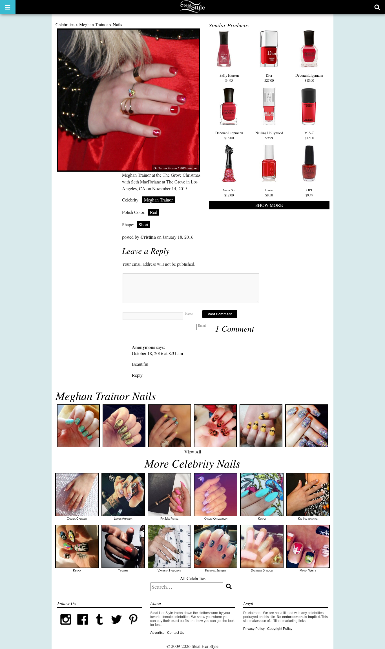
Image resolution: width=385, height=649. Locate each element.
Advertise (157, 633)
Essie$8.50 (269, 192)
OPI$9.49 (309, 192)
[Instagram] (65, 627)
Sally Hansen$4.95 (229, 78)
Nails (117, 24)
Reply (137, 375)
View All (192, 452)
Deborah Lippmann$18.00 (309, 78)
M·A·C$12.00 (309, 135)
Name (189, 313)
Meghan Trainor (93, 24)
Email (202, 325)
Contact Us (175, 633)
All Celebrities (192, 578)
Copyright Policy (279, 629)
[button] (8, 7)
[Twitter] (116, 627)
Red (153, 212)
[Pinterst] (133, 627)
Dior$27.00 (269, 78)
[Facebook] (82, 627)
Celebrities (65, 24)
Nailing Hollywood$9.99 (269, 135)
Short (143, 224)
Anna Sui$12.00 (229, 192)
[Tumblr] (99, 627)
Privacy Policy (254, 629)
